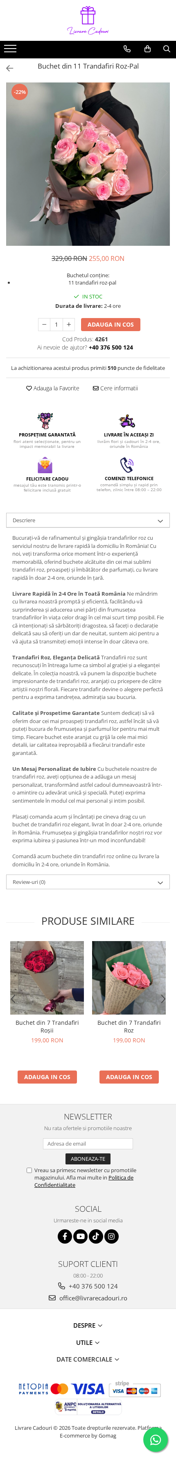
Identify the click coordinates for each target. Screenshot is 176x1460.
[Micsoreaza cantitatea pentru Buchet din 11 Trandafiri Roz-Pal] (44, 324)
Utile (85, 1342)
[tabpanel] (88, 164)
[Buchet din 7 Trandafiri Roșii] (47, 978)
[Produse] (11, 51)
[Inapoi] (6, 68)
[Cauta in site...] (167, 49)
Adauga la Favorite (55, 388)
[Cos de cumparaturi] (147, 49)
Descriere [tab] (24, 520)
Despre (85, 1325)
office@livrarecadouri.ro (92, 1298)
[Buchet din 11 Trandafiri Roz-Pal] (88, 164)
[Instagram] (111, 1236)
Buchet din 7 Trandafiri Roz (129, 1026)
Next (163, 172)
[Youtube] (80, 1236)
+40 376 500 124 (92, 1286)
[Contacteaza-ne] (127, 49)
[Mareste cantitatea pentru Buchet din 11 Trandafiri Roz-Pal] (69, 324)
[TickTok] (96, 1236)
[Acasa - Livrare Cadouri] (88, 20)
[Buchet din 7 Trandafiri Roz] (129, 978)
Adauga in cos (111, 324)
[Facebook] (65, 1236)
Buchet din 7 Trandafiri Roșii (47, 1026)
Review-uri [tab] (29, 882)
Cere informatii (118, 388)
